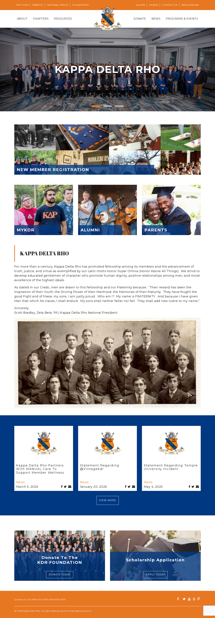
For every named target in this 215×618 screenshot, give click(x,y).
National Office (57, 5)
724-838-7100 (34, 599)
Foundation (80, 5)
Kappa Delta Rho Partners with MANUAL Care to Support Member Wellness (40, 469)
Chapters (41, 18)
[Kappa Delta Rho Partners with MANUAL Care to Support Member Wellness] (43, 445)
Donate (140, 18)
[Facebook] (179, 599)
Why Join (22, 5)
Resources (63, 18)
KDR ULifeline (190, 5)
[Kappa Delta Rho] (107, 19)
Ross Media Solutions (80, 611)
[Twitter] (184, 599)
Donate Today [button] (60, 574)
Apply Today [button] (155, 574)
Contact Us (170, 5)
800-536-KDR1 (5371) (55, 599)
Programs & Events (182, 18)
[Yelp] (194, 599)
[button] (16, 69)
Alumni (140, 5)
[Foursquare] (199, 599)
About (22, 18)
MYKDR (153, 5)
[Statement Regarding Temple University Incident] (171, 445)
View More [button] (107, 500)
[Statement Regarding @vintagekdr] (107, 445)
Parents (37, 5)
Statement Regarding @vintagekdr (99, 467)
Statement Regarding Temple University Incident (171, 467)
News (156, 18)
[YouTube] (189, 599)
